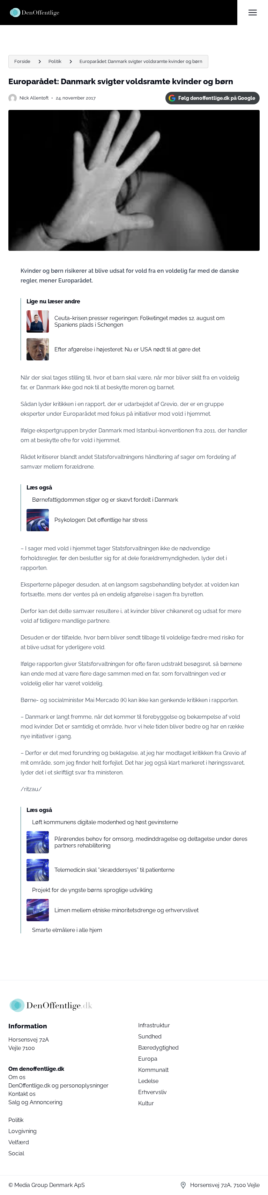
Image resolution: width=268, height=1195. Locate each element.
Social (16, 1153)
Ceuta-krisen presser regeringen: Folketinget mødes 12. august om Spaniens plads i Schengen (139, 321)
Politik (55, 61)
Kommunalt (153, 1070)
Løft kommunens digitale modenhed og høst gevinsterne (105, 822)
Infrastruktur (154, 1025)
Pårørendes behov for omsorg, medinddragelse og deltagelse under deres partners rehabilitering (150, 842)
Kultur (146, 1103)
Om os (16, 1077)
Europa (147, 1058)
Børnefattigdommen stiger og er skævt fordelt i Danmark (105, 499)
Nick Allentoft (34, 98)
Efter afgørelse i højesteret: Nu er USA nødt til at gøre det (127, 349)
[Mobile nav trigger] (253, 12)
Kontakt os (22, 1094)
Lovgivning (22, 1131)
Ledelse (148, 1081)
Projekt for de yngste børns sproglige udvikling (92, 890)
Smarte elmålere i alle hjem (67, 930)
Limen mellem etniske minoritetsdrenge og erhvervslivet (126, 910)
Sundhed (150, 1036)
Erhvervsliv (152, 1092)
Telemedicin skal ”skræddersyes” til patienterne (114, 870)
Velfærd (18, 1142)
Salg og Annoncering (35, 1102)
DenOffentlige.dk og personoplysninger (58, 1085)
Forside (22, 61)
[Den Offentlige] (122, 12)
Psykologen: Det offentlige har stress (101, 520)
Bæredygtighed (158, 1047)
